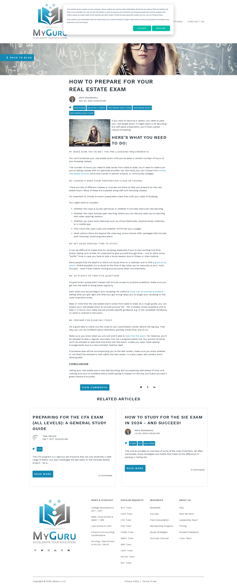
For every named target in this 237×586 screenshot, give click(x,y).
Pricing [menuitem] (183, 526)
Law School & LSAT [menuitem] (101, 526)
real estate (79, 107)
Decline (161, 28)
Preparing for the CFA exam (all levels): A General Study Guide (69, 423)
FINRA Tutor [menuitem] (127, 532)
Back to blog (21, 57)
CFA (39, 449)
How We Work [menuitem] (186, 514)
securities (149, 443)
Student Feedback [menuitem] (189, 532)
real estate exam (142, 107)
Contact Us (196, 21)
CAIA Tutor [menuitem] (126, 514)
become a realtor (96, 107)
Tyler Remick (49, 436)
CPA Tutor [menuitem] (126, 526)
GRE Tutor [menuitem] (126, 544)
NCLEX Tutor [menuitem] (128, 556)
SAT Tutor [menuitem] (126, 563)
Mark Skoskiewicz (88, 97)
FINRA (133, 443)
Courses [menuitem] (154, 514)
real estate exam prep (119, 107)
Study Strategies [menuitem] (158, 532)
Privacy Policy (132, 581)
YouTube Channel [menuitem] (159, 538)
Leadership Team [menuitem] (188, 520)
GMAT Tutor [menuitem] (127, 538)
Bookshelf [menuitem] (155, 507)
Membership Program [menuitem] (161, 526)
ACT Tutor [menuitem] (126, 507)
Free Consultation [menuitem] (159, 520)
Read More (42, 474)
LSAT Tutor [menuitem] (127, 550)
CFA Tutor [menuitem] (126, 520)
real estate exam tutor (82, 113)
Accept (142, 28)
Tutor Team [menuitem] (185, 538)
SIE (140, 443)
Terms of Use (149, 581)
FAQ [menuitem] (181, 507)
